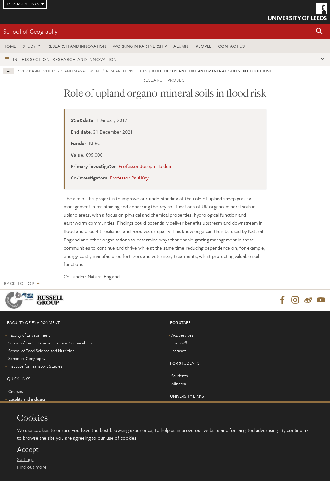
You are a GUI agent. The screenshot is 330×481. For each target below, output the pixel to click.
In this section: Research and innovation (65, 59)
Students (179, 376)
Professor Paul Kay (129, 177)
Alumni (181, 46)
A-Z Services (182, 335)
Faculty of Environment (29, 335)
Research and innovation (76, 46)
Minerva (178, 383)
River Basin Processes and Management (59, 71)
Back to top (19, 283)
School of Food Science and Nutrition (41, 350)
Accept (28, 449)
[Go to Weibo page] (308, 300)
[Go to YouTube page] (321, 300)
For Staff (179, 343)
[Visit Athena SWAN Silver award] (20, 300)
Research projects (126, 71)
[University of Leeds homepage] (297, 11)
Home (9, 46)
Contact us (231, 46)
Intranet (178, 350)
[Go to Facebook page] (282, 300)
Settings (25, 459)
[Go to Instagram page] (295, 300)
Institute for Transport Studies (35, 366)
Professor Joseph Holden (145, 165)
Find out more (32, 466)
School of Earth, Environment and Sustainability (50, 343)
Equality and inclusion (27, 399)
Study (29, 46)
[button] (319, 31)
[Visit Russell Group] (51, 300)
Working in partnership (140, 46)
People (204, 46)
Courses (15, 391)
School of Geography (30, 31)
